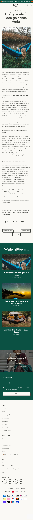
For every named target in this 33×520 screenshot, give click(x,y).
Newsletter (5, 421)
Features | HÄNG (7, 415)
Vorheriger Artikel (7, 230)
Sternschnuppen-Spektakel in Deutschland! (16, 302)
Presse (4, 463)
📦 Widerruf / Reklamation (10, 454)
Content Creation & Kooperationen (12, 469)
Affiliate (4, 424)
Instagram (5, 427)
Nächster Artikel (26, 230)
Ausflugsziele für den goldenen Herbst (16, 273)
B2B (3, 472)
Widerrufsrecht (6, 445)
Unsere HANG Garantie (8, 442)
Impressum (5, 439)
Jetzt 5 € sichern (16, 393)
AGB (3, 451)
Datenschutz (5, 448)
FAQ (3, 412)
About (4, 409)
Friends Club (6, 418)
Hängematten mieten (8, 466)
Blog (17, 234)
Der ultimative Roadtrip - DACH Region (16, 330)
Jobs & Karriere (6, 430)
